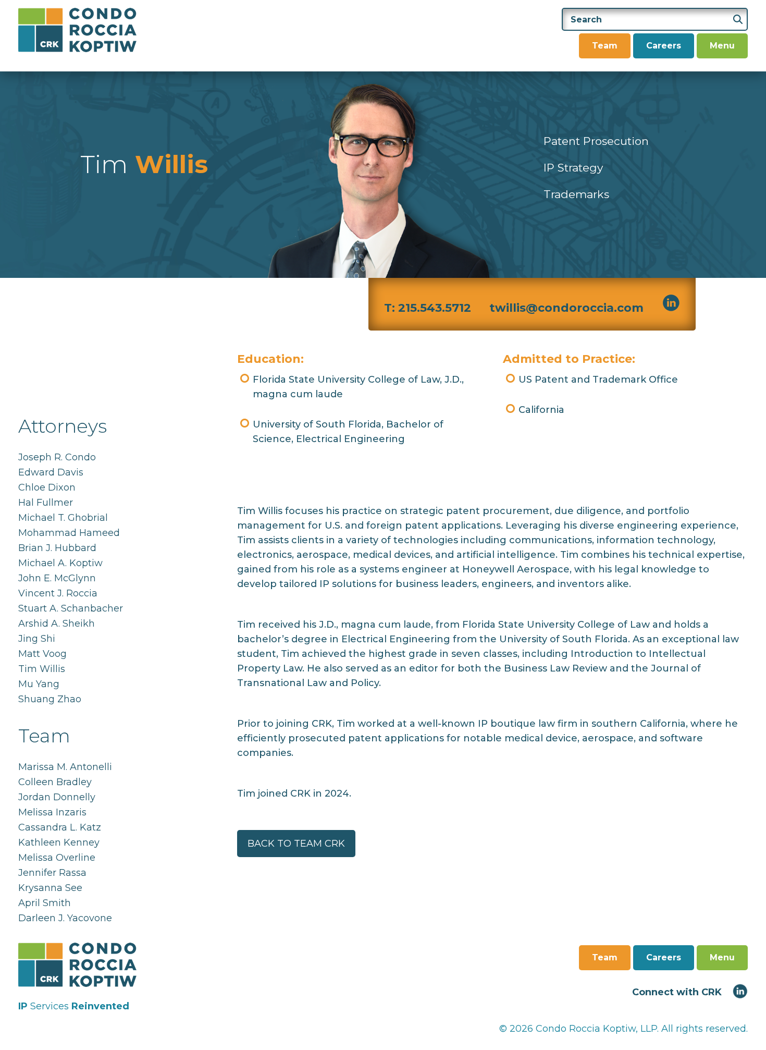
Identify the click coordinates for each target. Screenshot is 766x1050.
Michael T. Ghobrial (63, 517)
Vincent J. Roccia (57, 593)
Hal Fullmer (45, 502)
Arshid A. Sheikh (56, 623)
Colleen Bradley (55, 782)
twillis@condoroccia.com (566, 308)
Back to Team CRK (296, 843)
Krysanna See (50, 888)
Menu (722, 46)
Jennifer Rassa (52, 872)
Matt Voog (42, 654)
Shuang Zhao (49, 699)
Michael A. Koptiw (60, 563)
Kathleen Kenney (59, 842)
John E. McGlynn (57, 578)
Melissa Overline (56, 857)
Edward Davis (50, 472)
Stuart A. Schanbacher (70, 608)
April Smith (44, 903)
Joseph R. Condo (57, 457)
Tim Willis (41, 669)
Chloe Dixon (47, 487)
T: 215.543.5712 (427, 308)
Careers (663, 46)
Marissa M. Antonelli (65, 767)
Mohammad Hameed (69, 533)
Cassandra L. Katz (59, 827)
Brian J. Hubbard (57, 548)
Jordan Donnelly (56, 797)
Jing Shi (36, 638)
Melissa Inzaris (52, 812)
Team (604, 46)
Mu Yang (38, 684)
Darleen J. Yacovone (65, 918)
